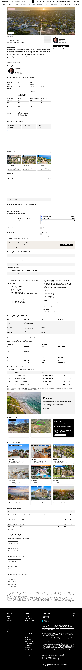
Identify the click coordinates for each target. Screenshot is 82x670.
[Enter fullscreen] (49, 179)
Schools (47, 4)
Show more (10, 553)
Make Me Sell (27, 628)
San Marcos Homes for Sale (13, 563)
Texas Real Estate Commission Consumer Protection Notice (53, 655)
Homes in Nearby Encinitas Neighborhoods (18, 538)
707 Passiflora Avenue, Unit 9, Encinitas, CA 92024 (18, 516)
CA (13, 175)
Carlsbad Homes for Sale (13, 566)
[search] (33, 1)
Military (26, 651)
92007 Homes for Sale (12, 584)
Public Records (40, 4)
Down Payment (44, 232)
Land (19, 86)
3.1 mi (70, 381)
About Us (9, 616)
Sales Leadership (11, 620)
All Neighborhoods (55, 408)
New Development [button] (61, 1)
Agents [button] (68, 1)
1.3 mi (70, 384)
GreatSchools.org (26, 388)
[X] (74, 618)
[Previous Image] (9, 159)
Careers (9, 626)
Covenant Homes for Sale (13, 545)
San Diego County (21, 91)
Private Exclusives (28, 618)
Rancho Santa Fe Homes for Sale (14, 559)
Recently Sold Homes (29, 657)
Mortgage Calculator (29, 633)
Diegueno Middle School (20, 378)
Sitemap (26, 658)
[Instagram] (74, 612)
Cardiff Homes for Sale (12, 561)
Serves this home (49, 375)
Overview (10, 4)
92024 (22, 42)
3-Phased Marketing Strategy (31, 622)
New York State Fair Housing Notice (48, 657)
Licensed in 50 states (46, 665)
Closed (19, 80)
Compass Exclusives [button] (50, 1)
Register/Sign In (77, 1)
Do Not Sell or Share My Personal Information (51, 625)
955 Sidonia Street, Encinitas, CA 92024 (16, 526)
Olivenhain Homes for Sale (13, 548)
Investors (9, 622)
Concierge (27, 616)
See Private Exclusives (60, 435)
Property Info (23, 4)
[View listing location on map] (47, 39)
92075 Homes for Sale (12, 586)
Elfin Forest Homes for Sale (13, 541)
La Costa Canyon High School (21, 381)
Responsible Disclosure (57, 626)
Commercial (27, 647)
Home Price (9, 232)
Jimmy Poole (62, 39)
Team (8, 618)
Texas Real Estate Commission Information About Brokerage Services (54, 654)
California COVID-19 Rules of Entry (67, 628)
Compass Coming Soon (29, 620)
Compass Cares (28, 639)
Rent (41, 1)
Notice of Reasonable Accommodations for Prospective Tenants (54, 659)
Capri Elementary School (20, 375)
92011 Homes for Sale (12, 581)
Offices (8, 629)
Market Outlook (28, 624)
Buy (37, 1)
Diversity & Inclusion (29, 641)
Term (8, 225)
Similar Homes (54, 4)
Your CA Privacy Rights (48, 629)
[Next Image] (20, 159)
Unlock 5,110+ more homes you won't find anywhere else (62, 427)
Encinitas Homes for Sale (13, 568)
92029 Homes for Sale (12, 579)
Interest (43, 225)
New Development (28, 645)
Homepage (9, 175)
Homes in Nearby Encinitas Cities (16, 556)
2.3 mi (70, 378)
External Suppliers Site (29, 655)
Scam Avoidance (48, 626)
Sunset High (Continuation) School (22, 384)
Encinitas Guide (46, 408)
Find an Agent (28, 631)
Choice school (48, 384)
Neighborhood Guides (29, 643)
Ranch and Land (28, 653)
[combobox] (20, 1)
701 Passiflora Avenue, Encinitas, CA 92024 (16, 521)
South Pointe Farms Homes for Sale (14, 543)
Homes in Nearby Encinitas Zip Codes (17, 574)
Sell (43, 1)
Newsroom (9, 631)
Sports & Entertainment (29, 649)
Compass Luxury (28, 629)
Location (16, 4)
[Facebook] (74, 615)
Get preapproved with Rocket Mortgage (61, 48)
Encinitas (24, 175)
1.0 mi (70, 375)
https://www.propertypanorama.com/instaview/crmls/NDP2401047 (24, 280)
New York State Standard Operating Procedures (50, 658)
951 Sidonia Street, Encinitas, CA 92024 (16, 519)
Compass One (28, 626)
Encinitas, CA (18, 42)
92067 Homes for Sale (12, 577)
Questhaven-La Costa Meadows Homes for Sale (17, 550)
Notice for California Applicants (52, 628)
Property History (31, 4)
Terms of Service (64, 625)
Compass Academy (29, 635)
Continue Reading (11, 60)
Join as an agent (10, 624)
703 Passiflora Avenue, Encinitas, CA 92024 (16, 524)
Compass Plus (27, 637)
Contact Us (9, 628)
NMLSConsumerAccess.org (62, 664)
